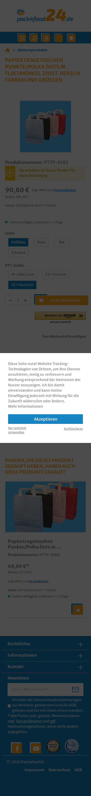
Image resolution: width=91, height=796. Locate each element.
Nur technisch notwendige (17, 430)
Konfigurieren (73, 428)
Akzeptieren (45, 419)
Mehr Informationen (25, 406)
